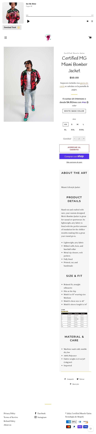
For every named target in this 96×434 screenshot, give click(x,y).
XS (65, 124)
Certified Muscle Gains (81, 413)
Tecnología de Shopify (74, 417)
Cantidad (67, 139)
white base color (74, 111)
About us (7, 425)
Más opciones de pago (74, 162)
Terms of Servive (11, 417)
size (74, 119)
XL (65, 130)
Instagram (41, 417)
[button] (28, 21)
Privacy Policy (9, 413)
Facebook (41, 413)
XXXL (81, 130)
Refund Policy (9, 421)
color (74, 105)
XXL (73, 130)
